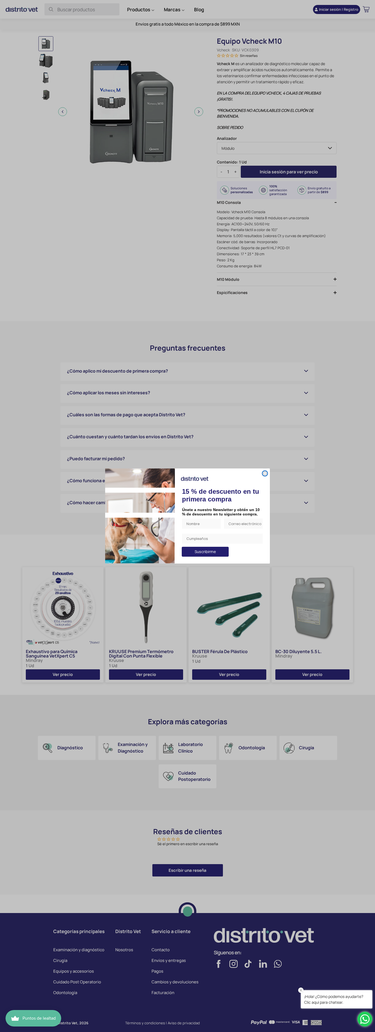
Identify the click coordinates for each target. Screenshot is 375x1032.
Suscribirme (205, 551)
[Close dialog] (265, 473)
